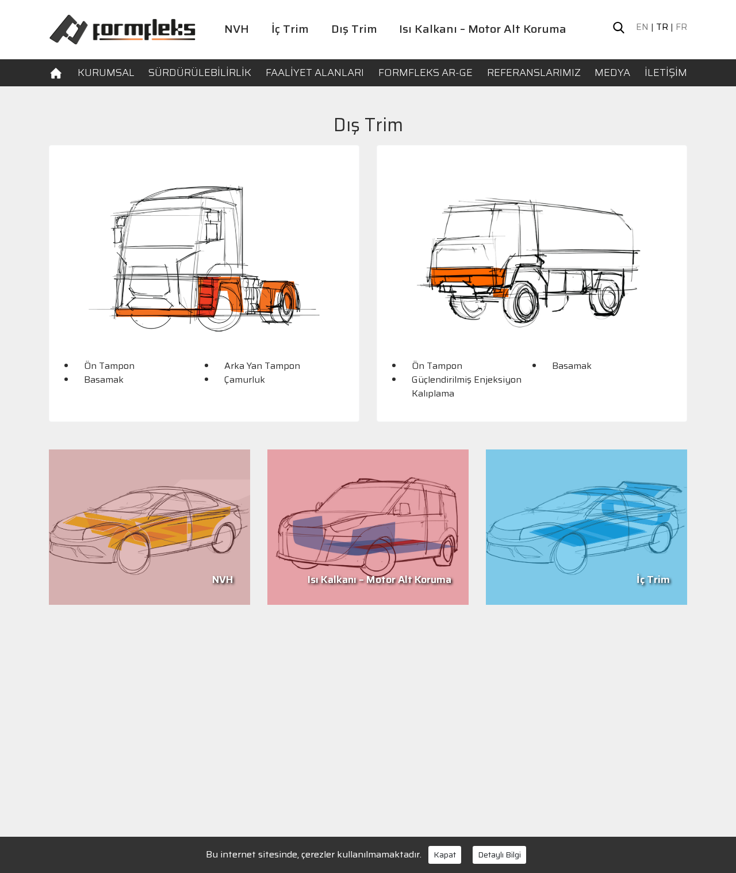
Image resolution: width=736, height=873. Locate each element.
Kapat (445, 854)
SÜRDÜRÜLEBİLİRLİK (199, 72)
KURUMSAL (106, 72)
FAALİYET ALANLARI (315, 72)
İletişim (666, 72)
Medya (612, 72)
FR (681, 27)
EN (642, 27)
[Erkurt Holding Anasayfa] (122, 28)
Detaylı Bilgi (499, 854)
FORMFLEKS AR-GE (425, 72)
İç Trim (290, 28)
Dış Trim (354, 28)
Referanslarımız (534, 72)
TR (662, 27)
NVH (236, 28)
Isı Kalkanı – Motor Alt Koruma (482, 28)
